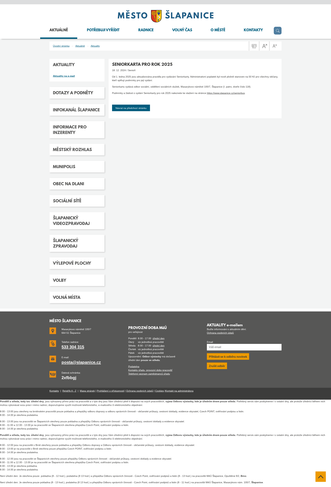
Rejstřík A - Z (69, 390)
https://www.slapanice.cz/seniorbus (226, 93)
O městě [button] (218, 30)
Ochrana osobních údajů (220, 332)
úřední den (158, 338)
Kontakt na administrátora (179, 390)
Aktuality (95, 46)
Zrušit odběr (217, 366)
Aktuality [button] (64, 65)
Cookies (159, 390)
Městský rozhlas (72, 150)
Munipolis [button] (64, 167)
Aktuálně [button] (58, 30)
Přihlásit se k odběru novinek (228, 356)
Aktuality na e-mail (64, 76)
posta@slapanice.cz (81, 362)
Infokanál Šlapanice (76, 110)
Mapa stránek (87, 390)
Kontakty (54, 390)
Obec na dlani (68, 184)
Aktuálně (80, 46)
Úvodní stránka (61, 46)
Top (320, 476)
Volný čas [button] (182, 30)
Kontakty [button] (253, 30)
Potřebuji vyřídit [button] (103, 30)
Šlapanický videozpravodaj (71, 221)
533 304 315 (73, 347)
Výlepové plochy (72, 263)
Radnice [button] (146, 30)
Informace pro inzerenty (70, 130)
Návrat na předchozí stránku (131, 108)
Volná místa (66, 297)
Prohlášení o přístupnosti (110, 390)
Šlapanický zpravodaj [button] (65, 244)
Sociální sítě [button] (67, 201)
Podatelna (133, 366)
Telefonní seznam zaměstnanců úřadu (149, 373)
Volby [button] (59, 280)
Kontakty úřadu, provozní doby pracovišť (150, 370)
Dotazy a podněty (73, 93)
